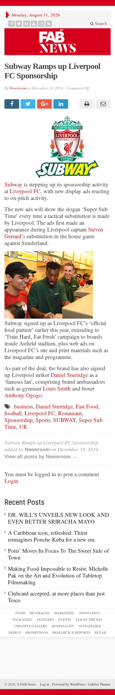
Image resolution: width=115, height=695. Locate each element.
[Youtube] (34, 23)
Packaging (22, 619)
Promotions (36, 632)
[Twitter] (19, 23)
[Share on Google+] (45, 104)
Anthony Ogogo (23, 395)
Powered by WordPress (68, 684)
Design (15, 632)
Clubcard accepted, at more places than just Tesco (56, 597)
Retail (101, 632)
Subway (13, 184)
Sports (43, 419)
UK (23, 426)
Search (100, 23)
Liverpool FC (25, 191)
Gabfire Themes (99, 684)
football (13, 413)
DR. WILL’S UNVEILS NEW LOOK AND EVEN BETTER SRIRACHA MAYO (58, 518)
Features (45, 619)
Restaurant (70, 413)
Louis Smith (57, 388)
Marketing (64, 613)
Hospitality (63, 626)
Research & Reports (71, 632)
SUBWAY (64, 419)
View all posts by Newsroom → (40, 456)
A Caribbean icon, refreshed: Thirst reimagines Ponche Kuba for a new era (51, 536)
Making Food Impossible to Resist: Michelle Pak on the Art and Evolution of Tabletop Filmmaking (58, 575)
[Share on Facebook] (12, 104)
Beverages (39, 613)
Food (20, 613)
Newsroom (17, 88)
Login (11, 480)
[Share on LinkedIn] (61, 104)
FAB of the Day (89, 619)
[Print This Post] (86, 104)
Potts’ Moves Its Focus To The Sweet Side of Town (58, 554)
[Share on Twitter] (29, 104)
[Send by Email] (102, 104)
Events (64, 619)
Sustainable (90, 626)
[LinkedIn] (26, 23)
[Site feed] (48, 23)
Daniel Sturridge (69, 374)
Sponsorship (18, 419)
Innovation (89, 613)
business (23, 406)
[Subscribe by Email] (41, 23)
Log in (44, 684)
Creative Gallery (30, 626)
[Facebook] (11, 23)
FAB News (26, 684)
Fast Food (87, 406)
